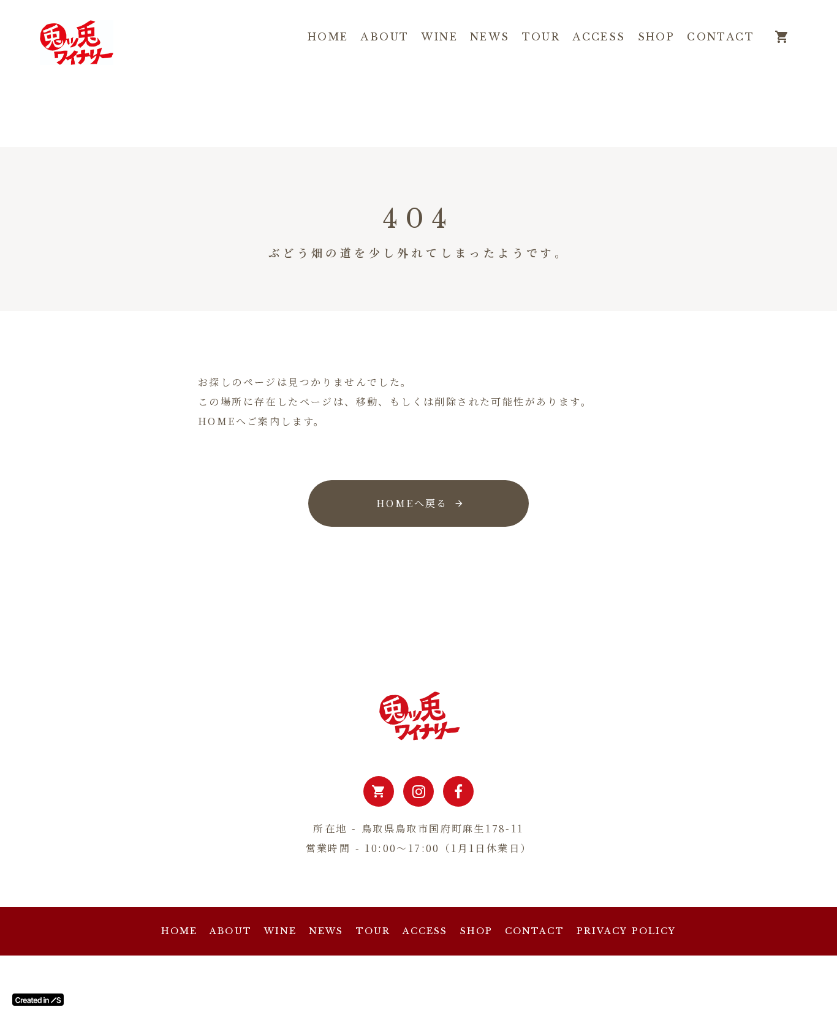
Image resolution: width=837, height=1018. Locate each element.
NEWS (490, 37)
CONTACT (720, 37)
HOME (328, 37)
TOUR (541, 37)
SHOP (656, 37)
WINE (439, 37)
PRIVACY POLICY (626, 931)
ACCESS (598, 37)
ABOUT (384, 37)
